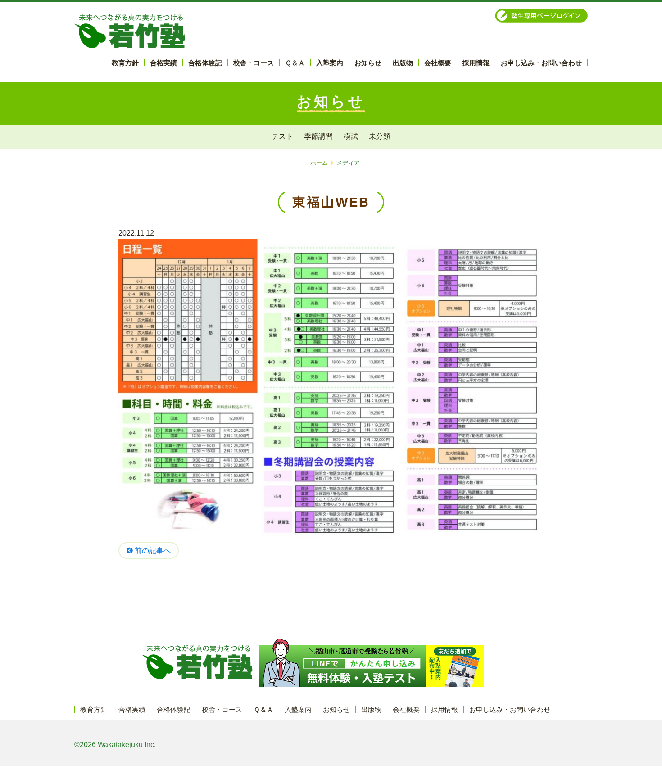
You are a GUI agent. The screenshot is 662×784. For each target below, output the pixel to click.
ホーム (319, 162)
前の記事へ (152, 550)
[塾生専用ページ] (541, 16)
